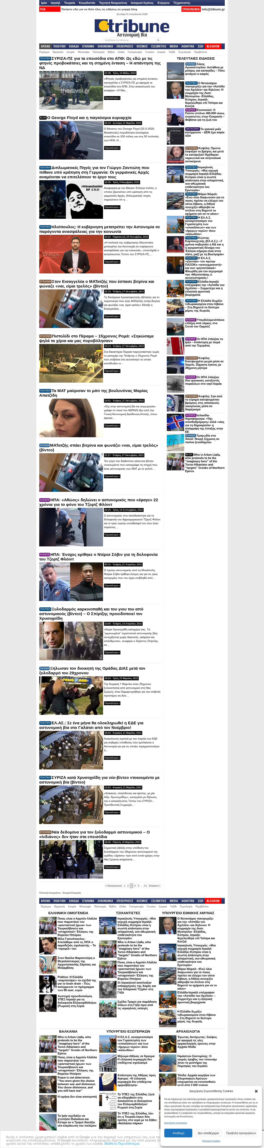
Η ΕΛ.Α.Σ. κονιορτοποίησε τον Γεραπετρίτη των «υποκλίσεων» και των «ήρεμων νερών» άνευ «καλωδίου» (200, 226)
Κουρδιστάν (87, 2)
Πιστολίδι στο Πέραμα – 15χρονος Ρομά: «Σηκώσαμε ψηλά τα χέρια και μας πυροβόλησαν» (96, 338)
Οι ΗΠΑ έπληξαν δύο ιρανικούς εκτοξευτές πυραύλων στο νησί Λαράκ (203, 380)
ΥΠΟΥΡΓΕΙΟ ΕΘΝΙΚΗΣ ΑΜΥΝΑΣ (188, 913)
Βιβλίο (111, 52)
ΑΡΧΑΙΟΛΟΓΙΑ (188, 1031)
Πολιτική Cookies (211, 1141)
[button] (256, 1091)
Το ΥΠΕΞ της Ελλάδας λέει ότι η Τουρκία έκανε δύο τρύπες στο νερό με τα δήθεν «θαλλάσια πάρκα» (137, 1118)
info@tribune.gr (213, 9)
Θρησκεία (58, 52)
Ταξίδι (172, 52)
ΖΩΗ (200, 46)
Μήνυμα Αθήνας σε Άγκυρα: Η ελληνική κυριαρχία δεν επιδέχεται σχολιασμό (136, 1059)
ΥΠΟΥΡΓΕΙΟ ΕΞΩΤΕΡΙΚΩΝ (128, 1031)
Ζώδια (121, 52)
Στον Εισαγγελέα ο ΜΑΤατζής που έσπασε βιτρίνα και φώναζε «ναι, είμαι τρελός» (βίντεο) (96, 283)
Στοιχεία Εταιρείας (72, 893)
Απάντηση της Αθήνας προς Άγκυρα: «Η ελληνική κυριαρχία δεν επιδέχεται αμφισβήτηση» (137, 1080)
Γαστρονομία (135, 52)
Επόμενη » (154, 885)
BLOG (43, 117)
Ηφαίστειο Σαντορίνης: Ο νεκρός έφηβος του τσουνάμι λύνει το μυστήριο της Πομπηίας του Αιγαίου (197, 1061)
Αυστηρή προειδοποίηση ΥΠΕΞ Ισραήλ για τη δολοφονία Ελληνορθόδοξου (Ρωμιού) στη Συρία (77, 1001)
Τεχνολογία (184, 52)
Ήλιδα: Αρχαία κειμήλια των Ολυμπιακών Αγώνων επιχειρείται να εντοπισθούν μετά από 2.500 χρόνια (196, 1080)
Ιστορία (70, 52)
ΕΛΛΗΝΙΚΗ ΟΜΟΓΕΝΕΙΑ (68, 913)
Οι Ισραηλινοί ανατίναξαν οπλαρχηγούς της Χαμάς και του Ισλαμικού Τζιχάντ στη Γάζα (137, 987)
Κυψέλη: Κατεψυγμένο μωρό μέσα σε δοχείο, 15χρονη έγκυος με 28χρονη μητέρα (204, 362)
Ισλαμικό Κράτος (142, 2)
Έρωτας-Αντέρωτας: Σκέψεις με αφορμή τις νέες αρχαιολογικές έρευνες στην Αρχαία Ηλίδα (197, 1041)
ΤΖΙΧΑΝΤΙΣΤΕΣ (128, 913)
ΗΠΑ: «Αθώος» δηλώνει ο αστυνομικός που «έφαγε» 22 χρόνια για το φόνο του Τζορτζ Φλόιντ (98, 502)
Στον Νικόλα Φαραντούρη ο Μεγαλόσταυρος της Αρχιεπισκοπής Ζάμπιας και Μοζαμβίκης (77, 962)
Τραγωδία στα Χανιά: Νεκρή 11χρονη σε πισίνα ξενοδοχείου (202, 439)
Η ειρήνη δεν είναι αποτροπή (77, 1096)
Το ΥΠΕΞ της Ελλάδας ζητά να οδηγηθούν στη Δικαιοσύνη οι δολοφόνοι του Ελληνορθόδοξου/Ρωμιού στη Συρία (136, 1101)
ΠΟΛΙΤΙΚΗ (60, 46)
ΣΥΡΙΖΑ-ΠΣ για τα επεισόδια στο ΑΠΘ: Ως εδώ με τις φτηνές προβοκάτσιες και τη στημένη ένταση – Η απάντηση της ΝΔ (100, 63)
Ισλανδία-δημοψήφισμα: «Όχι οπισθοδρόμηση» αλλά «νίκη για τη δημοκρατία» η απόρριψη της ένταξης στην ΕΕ (204, 423)
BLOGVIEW (213, 46)
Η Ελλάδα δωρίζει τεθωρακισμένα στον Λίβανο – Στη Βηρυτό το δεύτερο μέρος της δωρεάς (204, 305)
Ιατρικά (161, 52)
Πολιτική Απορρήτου (50, 893)
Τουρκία (69, 2)
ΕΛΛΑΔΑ (74, 46)
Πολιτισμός (99, 52)
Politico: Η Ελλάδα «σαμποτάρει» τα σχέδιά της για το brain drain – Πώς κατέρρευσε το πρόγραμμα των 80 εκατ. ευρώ (77, 983)
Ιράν (44, 2)
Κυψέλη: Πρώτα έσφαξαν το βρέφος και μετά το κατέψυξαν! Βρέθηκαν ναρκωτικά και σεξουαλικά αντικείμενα (204, 154)
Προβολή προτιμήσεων (241, 1133)
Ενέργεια (163, 2)
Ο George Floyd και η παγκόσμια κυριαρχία (89, 117)
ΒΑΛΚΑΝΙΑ (68, 1031)
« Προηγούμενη (113, 885)
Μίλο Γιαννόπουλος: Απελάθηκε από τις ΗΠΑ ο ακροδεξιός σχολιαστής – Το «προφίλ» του (77, 943)
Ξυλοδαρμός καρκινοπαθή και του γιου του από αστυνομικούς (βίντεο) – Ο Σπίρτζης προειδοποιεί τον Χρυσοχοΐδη (91, 613)
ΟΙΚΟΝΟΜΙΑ (105, 46)
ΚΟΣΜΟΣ (142, 46)
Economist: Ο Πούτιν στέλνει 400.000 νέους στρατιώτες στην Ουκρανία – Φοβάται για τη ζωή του (205, 114)
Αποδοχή (178, 1133)
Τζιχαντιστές (181, 2)
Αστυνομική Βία (132, 34)
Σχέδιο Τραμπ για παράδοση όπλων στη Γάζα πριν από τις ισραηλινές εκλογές (137, 1005)
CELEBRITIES (158, 46)
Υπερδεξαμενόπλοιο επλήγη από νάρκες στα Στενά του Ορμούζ (204, 323)
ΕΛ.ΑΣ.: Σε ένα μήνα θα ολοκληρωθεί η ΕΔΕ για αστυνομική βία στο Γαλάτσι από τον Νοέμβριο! (91, 725)
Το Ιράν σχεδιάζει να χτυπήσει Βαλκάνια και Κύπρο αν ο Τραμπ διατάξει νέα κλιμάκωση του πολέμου (77, 1120)
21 (145, 885)
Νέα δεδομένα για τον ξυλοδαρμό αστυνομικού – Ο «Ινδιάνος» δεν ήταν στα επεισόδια (94, 834)
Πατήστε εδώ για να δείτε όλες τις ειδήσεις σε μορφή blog (99, 9)
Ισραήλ (55, 2)
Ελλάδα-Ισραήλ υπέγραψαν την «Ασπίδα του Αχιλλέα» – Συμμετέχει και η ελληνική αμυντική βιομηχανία (205, 288)
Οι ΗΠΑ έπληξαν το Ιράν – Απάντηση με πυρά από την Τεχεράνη (204, 342)
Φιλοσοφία (83, 52)
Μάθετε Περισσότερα (122, 1143)
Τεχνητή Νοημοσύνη (113, 2)
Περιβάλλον (200, 52)
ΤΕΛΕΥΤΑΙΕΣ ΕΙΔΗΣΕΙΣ (196, 58)
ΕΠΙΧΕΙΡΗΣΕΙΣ (125, 46)
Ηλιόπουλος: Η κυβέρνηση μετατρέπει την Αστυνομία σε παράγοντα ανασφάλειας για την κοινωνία (99, 229)
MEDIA (174, 46)
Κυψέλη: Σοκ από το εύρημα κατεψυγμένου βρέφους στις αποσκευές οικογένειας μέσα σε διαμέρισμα (203, 403)
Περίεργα (44, 52)
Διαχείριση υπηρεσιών (175, 1123)
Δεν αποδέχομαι (208, 1133)
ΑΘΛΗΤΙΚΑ (187, 46)
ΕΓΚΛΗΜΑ (88, 46)
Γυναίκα (149, 52)
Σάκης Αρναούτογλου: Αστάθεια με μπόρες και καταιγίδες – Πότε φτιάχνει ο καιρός (205, 68)
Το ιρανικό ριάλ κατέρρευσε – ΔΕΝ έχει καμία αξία (204, 132)
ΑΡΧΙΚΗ (45, 46)
